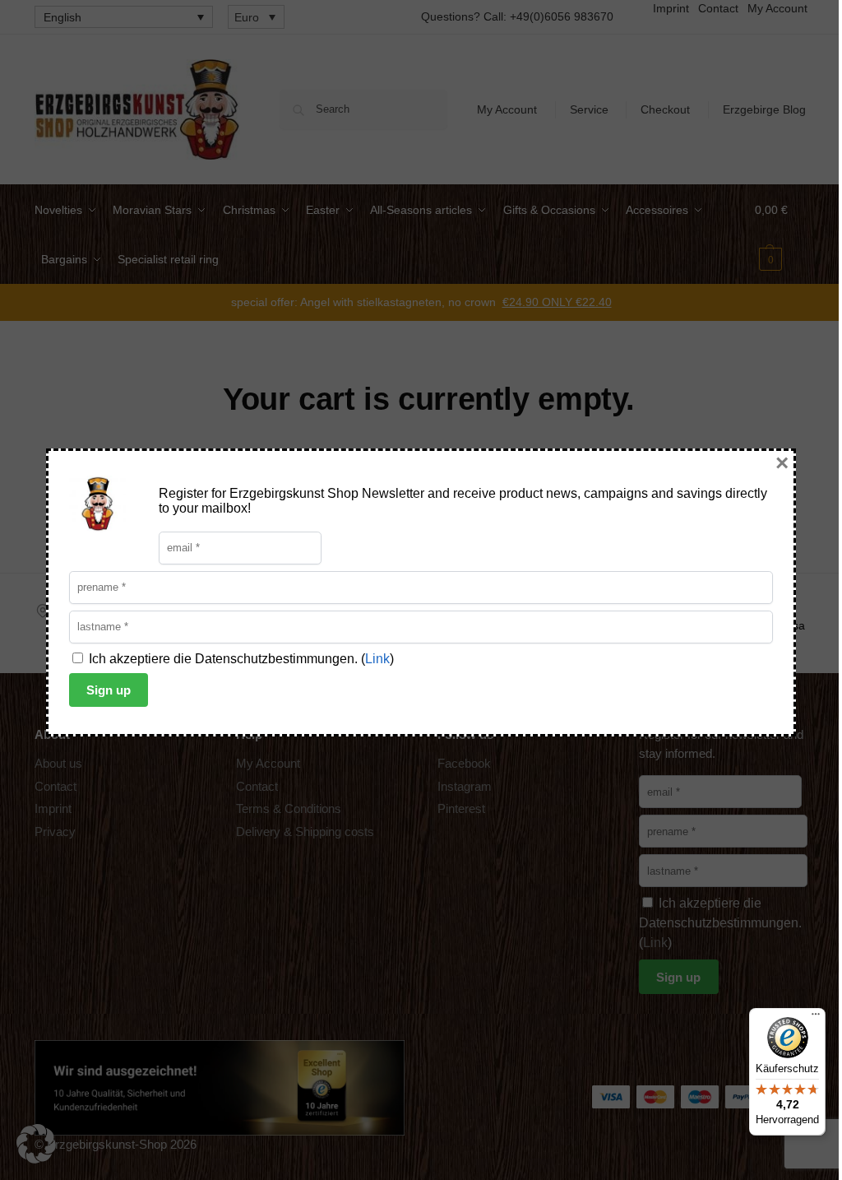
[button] (36, 1144)
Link (377, 659)
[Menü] (816, 1018)
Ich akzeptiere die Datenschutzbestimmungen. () (240, 659)
